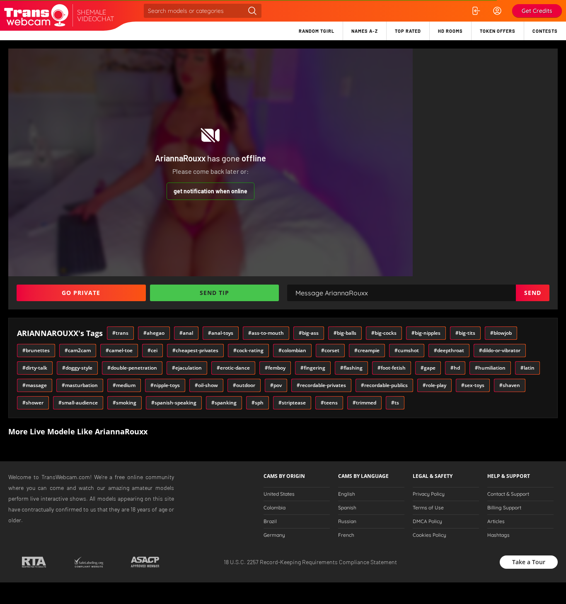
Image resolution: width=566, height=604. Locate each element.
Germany (274, 535)
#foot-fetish (391, 367)
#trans (120, 332)
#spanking (224, 402)
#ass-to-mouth (266, 332)
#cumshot (406, 350)
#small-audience (78, 402)
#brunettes (36, 350)
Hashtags (498, 535)
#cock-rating (248, 350)
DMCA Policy (427, 521)
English (346, 494)
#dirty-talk (34, 367)
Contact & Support (508, 494)
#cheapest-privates (195, 350)
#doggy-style (77, 367)
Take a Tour (528, 562)
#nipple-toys (165, 385)
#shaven (509, 385)
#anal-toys (220, 332)
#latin (527, 367)
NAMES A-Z (364, 31)
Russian (347, 521)
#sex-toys (472, 385)
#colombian (292, 350)
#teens (329, 402)
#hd (455, 367)
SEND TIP (214, 293)
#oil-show (206, 385)
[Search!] (252, 11)
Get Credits (537, 11)
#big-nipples (425, 332)
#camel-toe (119, 350)
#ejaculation (187, 367)
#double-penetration (132, 367)
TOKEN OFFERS (497, 31)
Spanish (347, 507)
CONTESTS (545, 31)
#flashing (351, 367)
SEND (532, 293)
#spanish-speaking (173, 402)
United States (279, 494)
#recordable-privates (321, 385)
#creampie (367, 350)
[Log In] (475, 11)
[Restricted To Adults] (34, 562)
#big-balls (345, 332)
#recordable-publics (384, 385)
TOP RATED (408, 31)
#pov (276, 385)
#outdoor (244, 385)
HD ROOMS (450, 31)
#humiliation (490, 367)
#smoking (124, 402)
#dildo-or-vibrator (499, 350)
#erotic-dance (233, 367)
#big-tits (465, 332)
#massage (34, 385)
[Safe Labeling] (88, 562)
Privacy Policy (429, 494)
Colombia (274, 507)
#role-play (434, 385)
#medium (124, 385)
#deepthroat (449, 350)
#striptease (292, 402)
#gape (428, 367)
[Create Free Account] (497, 11)
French (346, 535)
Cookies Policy (429, 535)
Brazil (270, 521)
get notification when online (210, 191)
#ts (395, 402)
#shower (33, 402)
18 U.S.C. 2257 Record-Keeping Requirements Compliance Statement (310, 561)
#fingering (312, 367)
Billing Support (504, 507)
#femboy (275, 367)
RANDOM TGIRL (316, 31)
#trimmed (364, 402)
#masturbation (80, 385)
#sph (258, 402)
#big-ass (309, 332)
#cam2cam (78, 350)
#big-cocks (384, 332)
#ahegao (153, 332)
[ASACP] (145, 562)
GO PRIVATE (81, 293)
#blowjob (501, 332)
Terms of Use (428, 507)
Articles (496, 521)
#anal (186, 332)
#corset (330, 350)
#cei (152, 350)
